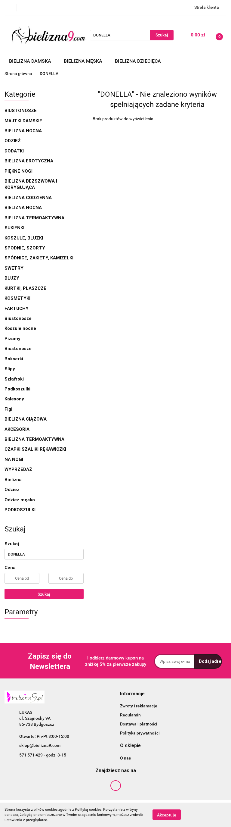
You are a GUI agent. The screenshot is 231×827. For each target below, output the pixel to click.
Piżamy (12, 338)
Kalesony (14, 399)
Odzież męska (20, 500)
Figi (8, 409)
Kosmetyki (17, 298)
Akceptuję (166, 815)
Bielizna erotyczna (29, 161)
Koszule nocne (20, 328)
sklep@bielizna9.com (39, 745)
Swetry (15, 268)
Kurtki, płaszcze (25, 288)
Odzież (13, 140)
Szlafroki (14, 379)
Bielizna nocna (24, 130)
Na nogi (14, 459)
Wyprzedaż (18, 469)
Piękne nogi (19, 171)
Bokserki (14, 359)
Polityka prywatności (140, 733)
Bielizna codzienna (29, 197)
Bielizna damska (30, 61)
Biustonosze (21, 110)
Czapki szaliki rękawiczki (35, 449)
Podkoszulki (17, 389)
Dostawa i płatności (138, 724)
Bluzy (12, 278)
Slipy (10, 368)
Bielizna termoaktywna (35, 218)
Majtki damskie (24, 121)
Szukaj (44, 594)
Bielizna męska (83, 61)
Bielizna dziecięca (138, 61)
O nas (125, 758)
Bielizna (14, 479)
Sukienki (15, 227)
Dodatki (14, 151)
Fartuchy (17, 308)
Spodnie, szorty (25, 248)
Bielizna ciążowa (26, 419)
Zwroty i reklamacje (138, 705)
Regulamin (130, 715)
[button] (132, 694)
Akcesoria (18, 429)
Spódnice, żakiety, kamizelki (39, 258)
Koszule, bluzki (24, 238)
